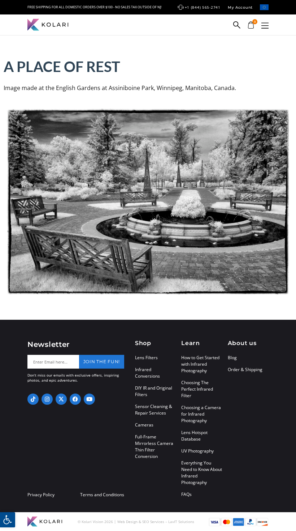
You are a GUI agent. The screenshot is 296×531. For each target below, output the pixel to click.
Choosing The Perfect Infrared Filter (197, 389)
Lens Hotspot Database (194, 435)
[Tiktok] (33, 399)
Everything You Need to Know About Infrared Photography (201, 472)
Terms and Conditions (102, 495)
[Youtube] (89, 399)
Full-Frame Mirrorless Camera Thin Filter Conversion (154, 446)
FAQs (186, 494)
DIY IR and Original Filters (153, 391)
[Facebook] (75, 399)
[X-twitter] (61, 399)
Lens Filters (146, 357)
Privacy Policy (41, 495)
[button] (265, 25)
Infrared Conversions (147, 372)
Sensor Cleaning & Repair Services (153, 409)
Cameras (144, 425)
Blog (232, 357)
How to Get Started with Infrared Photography (200, 364)
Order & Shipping (245, 369)
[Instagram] (47, 399)
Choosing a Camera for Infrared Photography (201, 414)
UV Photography (197, 451)
